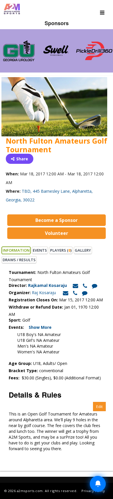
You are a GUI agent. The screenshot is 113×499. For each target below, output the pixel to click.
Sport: (15, 320)
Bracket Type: (24, 370)
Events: (18, 327)
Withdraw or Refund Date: (36, 307)
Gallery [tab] (83, 250)
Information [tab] (16, 250)
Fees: (15, 378)
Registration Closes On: (33, 300)
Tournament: (22, 272)
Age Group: (20, 363)
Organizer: (20, 292)
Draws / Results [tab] (19, 259)
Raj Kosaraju (44, 292)
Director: (18, 285)
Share (22, 159)
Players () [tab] (61, 250)
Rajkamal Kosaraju (48, 285)
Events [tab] (40, 250)
